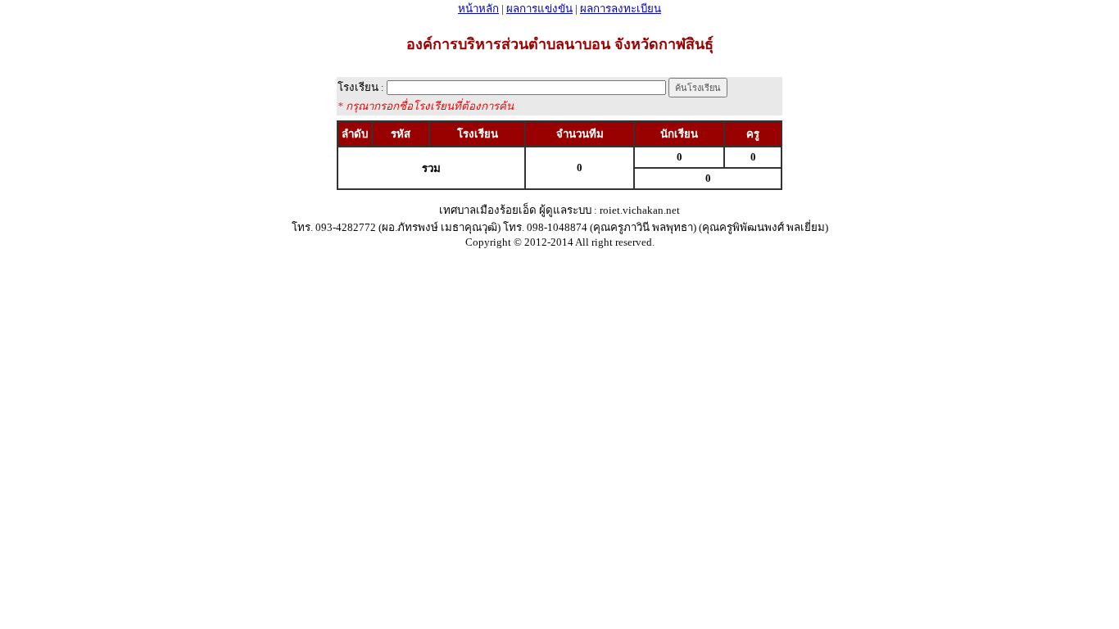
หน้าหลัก (478, 8)
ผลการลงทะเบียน (620, 8)
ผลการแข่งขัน (539, 8)
